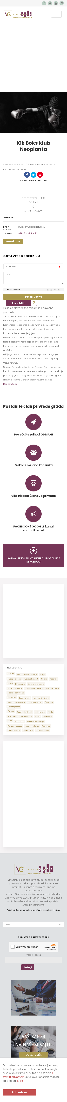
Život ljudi (49, 702)
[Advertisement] (33, 57)
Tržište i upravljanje (15, 693)
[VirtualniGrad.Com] (17, 14)
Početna (19, 164)
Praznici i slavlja (32, 726)
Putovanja (11, 697)
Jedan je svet (24, 698)
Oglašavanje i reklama (34, 688)
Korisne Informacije (36, 684)
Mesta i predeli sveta (16, 702)
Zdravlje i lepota (42, 730)
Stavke (31, 164)
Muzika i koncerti (30, 679)
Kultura (10, 674)
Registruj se (18, 302)
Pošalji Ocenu (33, 296)
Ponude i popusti (14, 726)
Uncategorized (13, 707)
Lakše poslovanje (14, 688)
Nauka (44, 679)
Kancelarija (20, 684)
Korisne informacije (35, 721)
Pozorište (53, 679)
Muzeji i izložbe (14, 679)
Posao (10, 683)
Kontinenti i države (41, 698)
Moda (50, 712)
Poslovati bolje (52, 688)
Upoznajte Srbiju (34, 702)
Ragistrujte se (10, 384)
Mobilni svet (40, 712)
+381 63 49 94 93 (28, 233)
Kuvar (19, 712)
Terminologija (26, 716)
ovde (19, 1080)
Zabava (10, 711)
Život (9, 721)
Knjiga (42, 674)
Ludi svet (28, 712)
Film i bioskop (23, 674)
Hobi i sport (19, 721)
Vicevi (37, 716)
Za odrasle (47, 716)
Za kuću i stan (13, 730)
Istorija (34, 674)
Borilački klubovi (45, 164)
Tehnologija (12, 716)
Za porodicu (28, 730)
